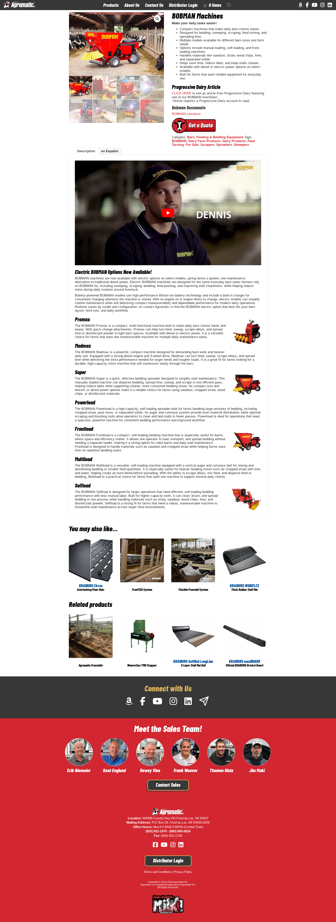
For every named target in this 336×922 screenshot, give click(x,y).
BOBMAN (179, 141)
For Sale (192, 145)
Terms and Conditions (158, 871)
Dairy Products (234, 141)
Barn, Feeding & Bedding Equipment (215, 137)
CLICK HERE (181, 93)
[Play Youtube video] (168, 213)
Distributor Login (183, 5)
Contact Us (154, 5)
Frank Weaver (186, 770)
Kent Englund (114, 770)
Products (111, 5)
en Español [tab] (109, 151)
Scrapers (207, 145)
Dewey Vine (150, 770)
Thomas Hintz (221, 770)
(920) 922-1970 (156, 831)
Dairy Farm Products (204, 141)
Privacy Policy (183, 871)
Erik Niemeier (79, 770)
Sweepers (241, 145)
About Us (131, 5)
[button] (229, 5)
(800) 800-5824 (180, 831)
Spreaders (224, 145)
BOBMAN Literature (186, 114)
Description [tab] (86, 151)
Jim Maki (257, 770)
